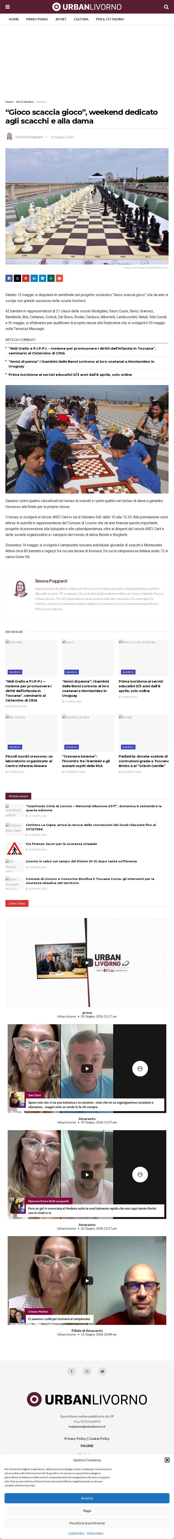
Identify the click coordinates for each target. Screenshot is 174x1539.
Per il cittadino (110, 19)
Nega (87, 1511)
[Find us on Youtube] (102, 1371)
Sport (61, 19)
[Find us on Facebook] (71, 1371)
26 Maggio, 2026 (17, 706)
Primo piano (37, 19)
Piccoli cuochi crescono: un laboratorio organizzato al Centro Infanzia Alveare (29, 761)
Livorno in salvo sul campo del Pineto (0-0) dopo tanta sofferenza (81, 861)
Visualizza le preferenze (87, 1523)
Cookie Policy (76, 1533)
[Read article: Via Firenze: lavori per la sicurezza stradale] (14, 848)
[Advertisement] (87, 58)
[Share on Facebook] (9, 278)
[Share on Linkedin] (34, 278)
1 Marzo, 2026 (15, 771)
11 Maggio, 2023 (62, 137)
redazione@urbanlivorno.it (87, 1426)
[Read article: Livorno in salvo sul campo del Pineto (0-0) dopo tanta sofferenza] (14, 865)
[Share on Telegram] (42, 278)
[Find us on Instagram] (87, 1371)
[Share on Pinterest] (25, 278)
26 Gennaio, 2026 (131, 771)
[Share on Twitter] (17, 278)
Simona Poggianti (30, 137)
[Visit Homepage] (87, 6)
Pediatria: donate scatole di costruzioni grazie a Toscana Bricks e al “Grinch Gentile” (144, 761)
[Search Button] (166, 7)
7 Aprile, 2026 (129, 696)
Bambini (42, 101)
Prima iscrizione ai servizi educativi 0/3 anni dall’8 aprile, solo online (70, 374)
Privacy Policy (95, 1533)
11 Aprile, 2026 (73, 701)
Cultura (81, 19)
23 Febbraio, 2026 (74, 771)
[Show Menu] (7, 7)
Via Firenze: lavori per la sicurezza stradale (61, 844)
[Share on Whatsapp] (51, 278)
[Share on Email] (59, 278)
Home (14, 19)
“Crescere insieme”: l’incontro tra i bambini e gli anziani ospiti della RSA (86, 761)
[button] (167, 1460)
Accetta (87, 1498)
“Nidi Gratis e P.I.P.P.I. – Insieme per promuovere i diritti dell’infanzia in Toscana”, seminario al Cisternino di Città (28, 690)
